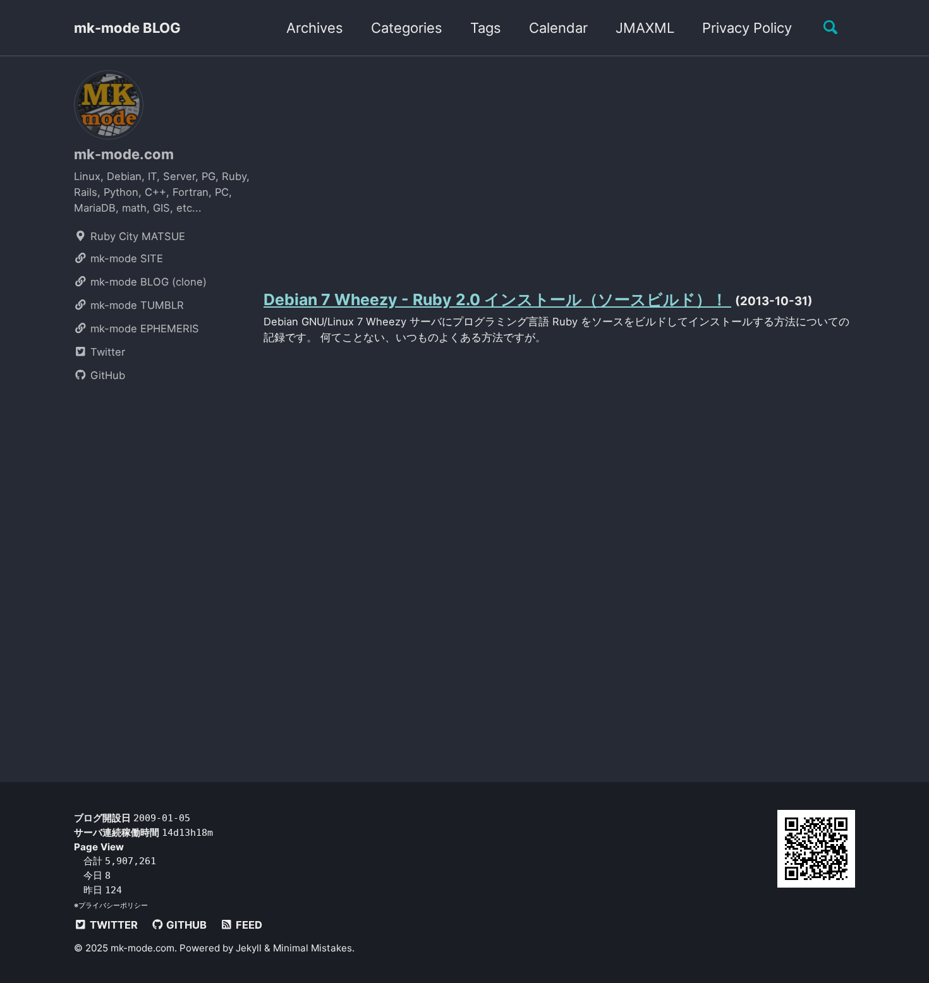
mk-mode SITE (125, 258)
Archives (314, 28)
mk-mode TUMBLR (135, 305)
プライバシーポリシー (113, 904)
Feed (247, 924)
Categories (406, 28)
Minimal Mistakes (312, 947)
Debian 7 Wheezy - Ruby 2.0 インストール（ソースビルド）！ (497, 299)
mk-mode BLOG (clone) (147, 281)
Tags (485, 28)
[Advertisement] (559, 169)
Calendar (558, 28)
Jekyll (249, 947)
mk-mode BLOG (127, 28)
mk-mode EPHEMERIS (143, 328)
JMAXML (645, 28)
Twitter (106, 352)
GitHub (106, 375)
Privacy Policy (747, 28)
